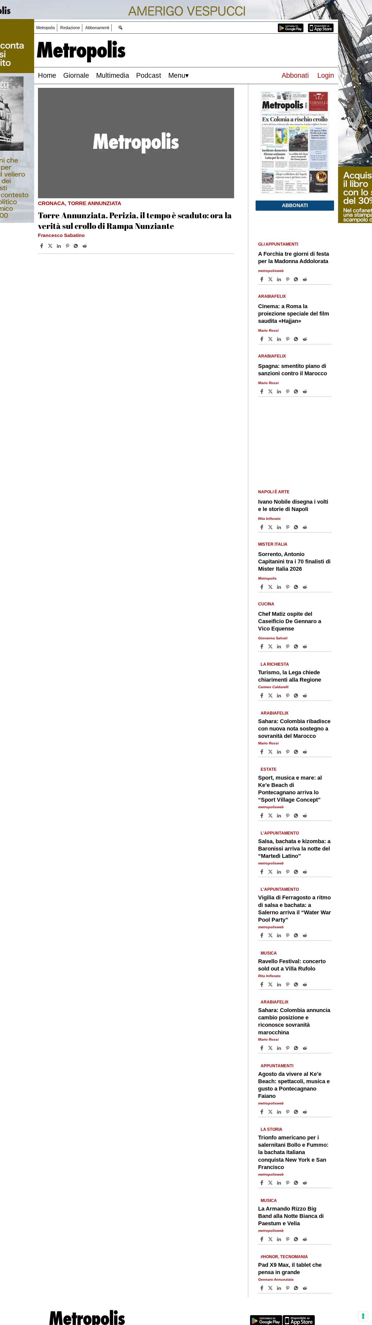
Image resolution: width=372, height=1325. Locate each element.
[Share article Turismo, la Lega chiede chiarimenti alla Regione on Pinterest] (288, 695)
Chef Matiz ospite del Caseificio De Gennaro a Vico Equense (289, 621)
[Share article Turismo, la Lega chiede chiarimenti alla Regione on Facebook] (262, 695)
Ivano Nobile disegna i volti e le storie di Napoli (293, 505)
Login (325, 75)
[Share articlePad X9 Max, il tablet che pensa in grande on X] (271, 1288)
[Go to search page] (120, 27)
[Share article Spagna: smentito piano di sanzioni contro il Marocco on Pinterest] (288, 391)
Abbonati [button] (295, 205)
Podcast (148, 75)
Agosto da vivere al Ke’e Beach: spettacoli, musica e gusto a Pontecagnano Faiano (294, 1085)
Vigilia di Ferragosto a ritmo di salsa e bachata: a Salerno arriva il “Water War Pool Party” (294, 908)
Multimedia (112, 75)
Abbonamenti (97, 28)
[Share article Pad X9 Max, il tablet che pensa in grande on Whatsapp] (297, 1288)
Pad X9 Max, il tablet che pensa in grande (290, 1268)
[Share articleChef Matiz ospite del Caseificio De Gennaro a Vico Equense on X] (271, 646)
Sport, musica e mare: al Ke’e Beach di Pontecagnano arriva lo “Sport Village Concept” (290, 788)
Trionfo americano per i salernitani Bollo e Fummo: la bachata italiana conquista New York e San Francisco (293, 1152)
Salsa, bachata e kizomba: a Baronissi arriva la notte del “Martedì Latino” (294, 848)
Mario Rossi (268, 330)
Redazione (70, 28)
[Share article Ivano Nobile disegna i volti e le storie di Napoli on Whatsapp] (297, 527)
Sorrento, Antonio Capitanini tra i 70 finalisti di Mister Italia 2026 (294, 561)
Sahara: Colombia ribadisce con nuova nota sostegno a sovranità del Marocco (294, 728)
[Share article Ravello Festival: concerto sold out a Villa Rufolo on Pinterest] (288, 984)
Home (47, 75)
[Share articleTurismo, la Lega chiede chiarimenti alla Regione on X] (271, 695)
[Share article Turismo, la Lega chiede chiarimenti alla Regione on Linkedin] (280, 695)
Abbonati (295, 75)
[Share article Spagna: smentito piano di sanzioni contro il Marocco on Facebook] (262, 391)
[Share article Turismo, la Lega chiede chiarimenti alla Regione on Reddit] (305, 695)
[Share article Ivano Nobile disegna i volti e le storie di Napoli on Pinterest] (288, 527)
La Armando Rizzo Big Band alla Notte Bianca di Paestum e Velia (291, 1216)
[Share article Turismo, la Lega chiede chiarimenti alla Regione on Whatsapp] (297, 695)
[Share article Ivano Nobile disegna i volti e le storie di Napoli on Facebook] (262, 527)
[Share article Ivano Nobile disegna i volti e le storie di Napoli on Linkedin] (280, 527)
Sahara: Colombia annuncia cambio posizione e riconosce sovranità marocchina (294, 1021)
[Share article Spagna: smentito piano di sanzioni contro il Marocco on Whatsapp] (297, 391)
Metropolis (45, 28)
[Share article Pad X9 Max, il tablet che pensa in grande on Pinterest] (288, 1288)
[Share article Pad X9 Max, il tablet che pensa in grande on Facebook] (262, 1288)
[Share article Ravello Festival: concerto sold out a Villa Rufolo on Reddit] (305, 984)
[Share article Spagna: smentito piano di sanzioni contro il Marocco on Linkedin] (280, 391)
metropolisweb (271, 271)
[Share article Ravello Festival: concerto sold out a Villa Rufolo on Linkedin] (280, 984)
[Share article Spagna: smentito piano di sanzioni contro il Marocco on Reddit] (305, 391)
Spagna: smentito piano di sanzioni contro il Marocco (292, 370)
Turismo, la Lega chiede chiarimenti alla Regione (289, 676)
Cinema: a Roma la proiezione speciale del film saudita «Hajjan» (293, 313)
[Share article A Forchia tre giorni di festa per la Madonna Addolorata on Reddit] (305, 279)
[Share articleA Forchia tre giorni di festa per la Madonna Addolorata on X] (271, 279)
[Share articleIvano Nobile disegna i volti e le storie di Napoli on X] (271, 527)
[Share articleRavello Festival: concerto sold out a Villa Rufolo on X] (271, 984)
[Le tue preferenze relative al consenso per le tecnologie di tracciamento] (363, 1316)
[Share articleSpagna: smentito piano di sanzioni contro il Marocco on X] (271, 391)
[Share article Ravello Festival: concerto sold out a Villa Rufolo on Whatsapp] (297, 984)
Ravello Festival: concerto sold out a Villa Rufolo (292, 965)
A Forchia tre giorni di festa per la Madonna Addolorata (293, 257)
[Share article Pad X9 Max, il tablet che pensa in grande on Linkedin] (280, 1288)
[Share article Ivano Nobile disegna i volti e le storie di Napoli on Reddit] (305, 527)
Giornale (76, 75)
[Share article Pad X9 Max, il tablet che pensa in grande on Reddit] (305, 1288)
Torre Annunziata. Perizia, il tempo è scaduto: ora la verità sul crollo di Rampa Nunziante (135, 220)
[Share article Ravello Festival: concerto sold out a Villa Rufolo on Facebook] (262, 984)
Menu (176, 75)
